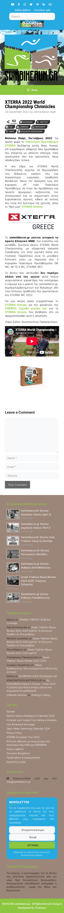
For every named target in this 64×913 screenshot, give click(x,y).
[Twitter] (31, 4)
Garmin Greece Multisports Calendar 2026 (30, 715)
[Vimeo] (37, 4)
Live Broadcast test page (21, 724)
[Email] (50, 4)
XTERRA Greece (32, 206)
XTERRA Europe (16, 304)
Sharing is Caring (40, 695)
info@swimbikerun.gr (19, 781)
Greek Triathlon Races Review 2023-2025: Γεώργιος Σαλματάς (38, 580)
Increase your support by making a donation (32, 720)
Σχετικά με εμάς (42, 9)
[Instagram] (24, 4)
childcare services (17, 695)
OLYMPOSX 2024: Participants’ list (38, 676)
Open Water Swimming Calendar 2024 (28, 728)
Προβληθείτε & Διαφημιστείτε (23, 757)
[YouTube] (12, 4)
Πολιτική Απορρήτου (18, 753)
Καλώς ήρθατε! (23, 9)
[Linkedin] (44, 4)
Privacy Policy (14, 732)
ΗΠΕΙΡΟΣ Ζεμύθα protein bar (26, 308)
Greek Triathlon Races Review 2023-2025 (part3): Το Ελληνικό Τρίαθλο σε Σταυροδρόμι (31, 631)
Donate (11, 711)
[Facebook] (19, 4)
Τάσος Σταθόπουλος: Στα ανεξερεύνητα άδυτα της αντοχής (32, 668)
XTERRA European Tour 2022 (23, 737)
